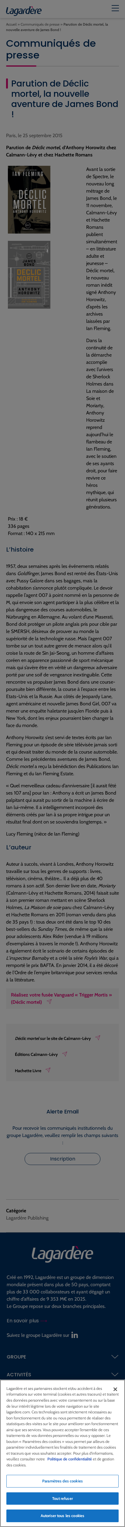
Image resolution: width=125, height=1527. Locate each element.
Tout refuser (62, 1498)
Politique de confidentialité (69, 1458)
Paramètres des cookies (62, 1480)
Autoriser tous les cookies (62, 1515)
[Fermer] (115, 1389)
